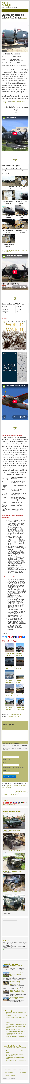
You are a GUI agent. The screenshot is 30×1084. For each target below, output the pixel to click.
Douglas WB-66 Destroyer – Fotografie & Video (16, 998)
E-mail (4, 762)
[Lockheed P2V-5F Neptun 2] (21, 181)
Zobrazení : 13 (15, 1026)
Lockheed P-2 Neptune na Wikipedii (18, 101)
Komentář (4, 728)
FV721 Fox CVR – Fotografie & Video (13, 851)
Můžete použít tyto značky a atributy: (11, 743)
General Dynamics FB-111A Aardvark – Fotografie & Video (16, 974)
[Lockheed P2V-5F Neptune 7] (8, 224)
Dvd (20, 1072)
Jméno (4, 755)
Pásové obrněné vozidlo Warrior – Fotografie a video (17, 990)
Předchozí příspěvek (10, 794)
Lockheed (15, 716)
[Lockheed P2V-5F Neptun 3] (8, 195)
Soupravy (13, 1075)
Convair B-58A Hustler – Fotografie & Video (15, 966)
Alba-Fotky (21, 1069)
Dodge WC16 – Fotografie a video (12, 871)
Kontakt (24, 1072)
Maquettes (15, 1069)
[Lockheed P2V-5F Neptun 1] (8, 181)
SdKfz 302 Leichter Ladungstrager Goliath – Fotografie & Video (16, 983)
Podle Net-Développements (9, 1078)
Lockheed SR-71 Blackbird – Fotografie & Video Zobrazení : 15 (16, 1021)
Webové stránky (6, 770)
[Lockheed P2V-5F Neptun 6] (21, 210)
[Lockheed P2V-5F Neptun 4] (21, 195)
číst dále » (15, 971)
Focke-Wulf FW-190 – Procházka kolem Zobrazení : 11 (14, 1034)
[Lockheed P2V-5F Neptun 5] (8, 210)
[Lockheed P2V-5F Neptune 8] (21, 224)
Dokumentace (8, 1069)
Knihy (16, 1072)
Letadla (9, 716)
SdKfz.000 (21, 18)
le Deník (7, 1075)
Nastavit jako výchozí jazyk (9, 804)
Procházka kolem (15, 714)
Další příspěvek (21, 791)
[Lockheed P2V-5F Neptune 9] (8, 238)
